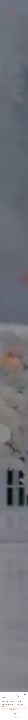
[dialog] (14, 706)
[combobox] (24, 694)
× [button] (25, 694)
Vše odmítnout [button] (14, 713)
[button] (14, 717)
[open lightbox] (14, 360)
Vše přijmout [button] (14, 709)
